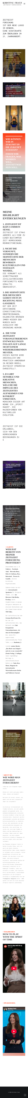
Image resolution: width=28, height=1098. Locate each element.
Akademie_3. (17, 642)
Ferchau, (8, 599)
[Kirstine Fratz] (12, 3)
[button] (24, 3)
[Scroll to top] (25, 1095)
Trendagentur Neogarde (9, 878)
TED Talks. (9, 612)
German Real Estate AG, (13, 618)
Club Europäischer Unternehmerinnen (12, 628)
